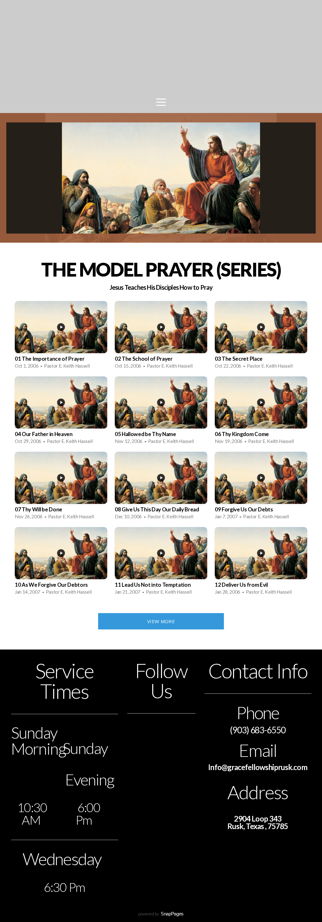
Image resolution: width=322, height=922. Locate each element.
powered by (161, 913)
